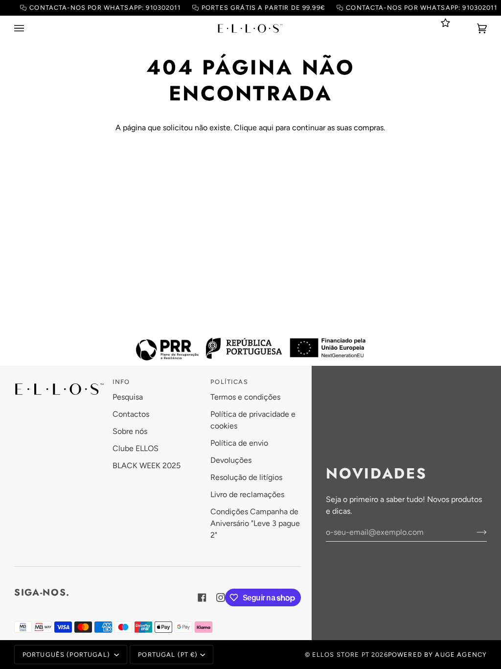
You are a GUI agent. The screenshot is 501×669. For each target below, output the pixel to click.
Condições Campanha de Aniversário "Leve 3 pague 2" (255, 523)
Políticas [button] (229, 381)
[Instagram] (220, 597)
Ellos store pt (340, 654)
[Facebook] (202, 597)
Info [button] (121, 381)
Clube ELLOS (136, 448)
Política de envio (239, 443)
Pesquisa (128, 397)
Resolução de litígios (246, 477)
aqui (266, 127)
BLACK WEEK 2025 (147, 465)
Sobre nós (130, 431)
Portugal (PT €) (168, 654)
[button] (59, 379)
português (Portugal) (67, 654)
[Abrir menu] (29, 28)
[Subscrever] (474, 532)
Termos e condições (245, 397)
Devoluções (230, 460)
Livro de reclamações (247, 494)
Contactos (131, 414)
